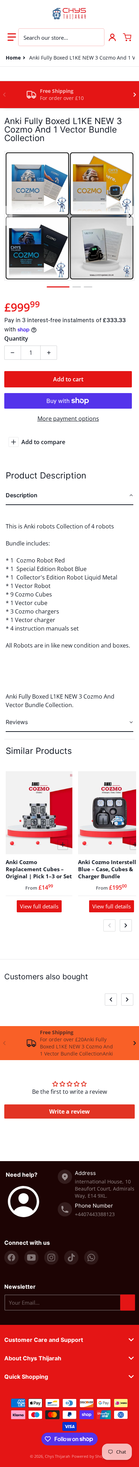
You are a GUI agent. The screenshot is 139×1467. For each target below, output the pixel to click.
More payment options (68, 418)
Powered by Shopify (90, 1456)
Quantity (16, 338)
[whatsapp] (91, 1257)
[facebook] (11, 1257)
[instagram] (51, 1257)
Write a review (69, 1111)
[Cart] (127, 37)
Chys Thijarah (57, 1456)
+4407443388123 (95, 1214)
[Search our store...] (95, 37)
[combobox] (61, 37)
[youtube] (31, 1257)
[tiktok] (71, 1257)
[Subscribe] (127, 1302)
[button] (11, 37)
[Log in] (112, 37)
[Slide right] (134, 94)
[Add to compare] (62, 844)
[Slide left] (4, 94)
